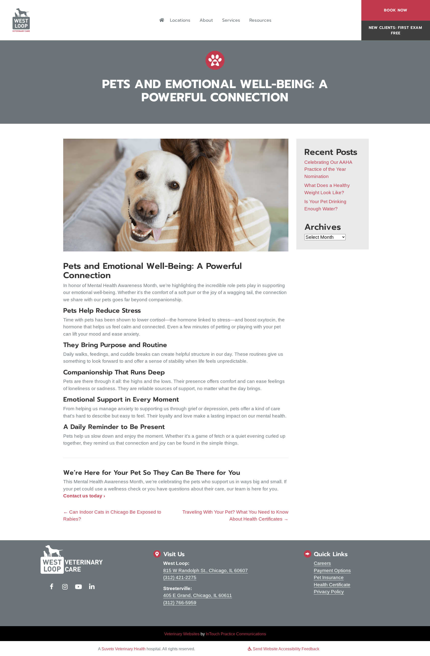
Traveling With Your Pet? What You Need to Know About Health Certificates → (235, 515)
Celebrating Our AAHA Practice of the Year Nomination (328, 169)
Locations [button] (180, 20)
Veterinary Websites (182, 634)
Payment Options (332, 570)
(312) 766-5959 (179, 602)
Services (231, 20)
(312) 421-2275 (179, 577)
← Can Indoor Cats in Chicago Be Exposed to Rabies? (112, 515)
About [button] (206, 20)
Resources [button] (260, 20)
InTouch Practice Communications (236, 634)
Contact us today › (84, 495)
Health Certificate (332, 584)
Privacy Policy (329, 591)
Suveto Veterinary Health (124, 649)
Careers (322, 563)
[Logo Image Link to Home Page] (21, 19)
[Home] (162, 20)
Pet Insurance (329, 577)
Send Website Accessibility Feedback (285, 649)
